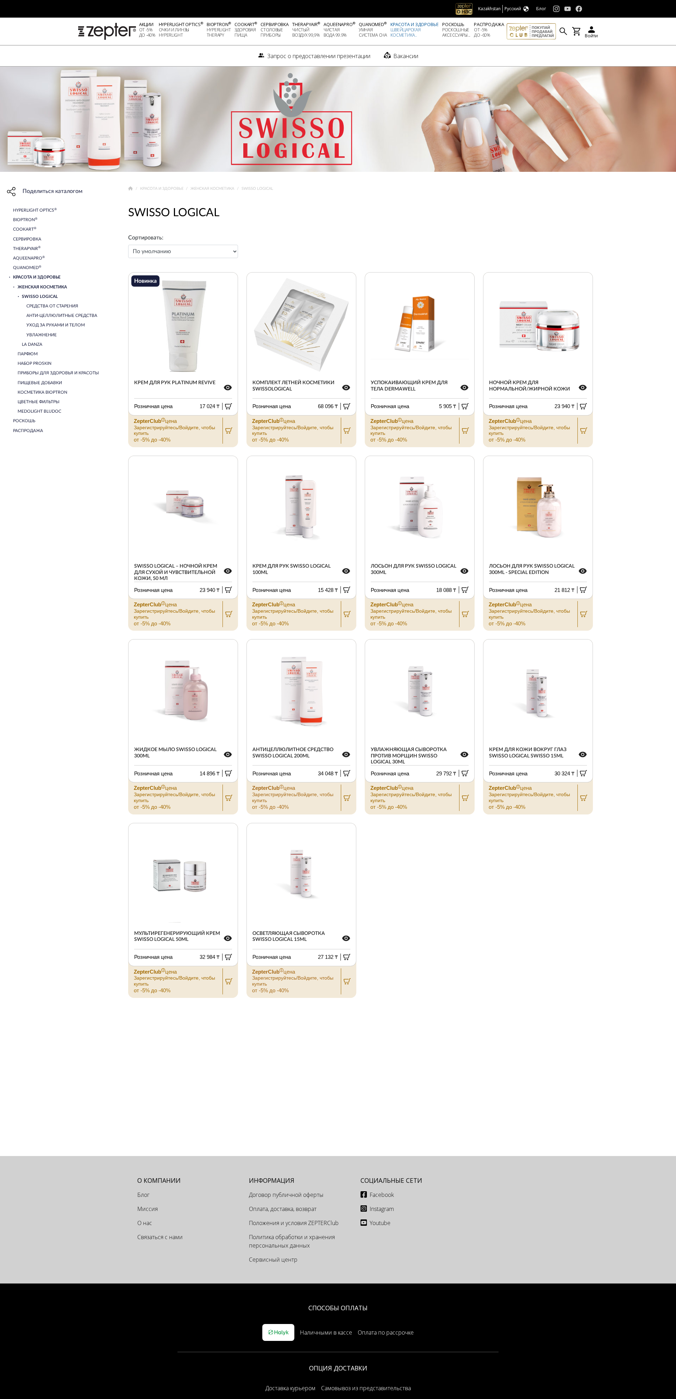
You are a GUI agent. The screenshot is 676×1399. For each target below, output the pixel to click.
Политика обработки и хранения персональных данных (292, 1241)
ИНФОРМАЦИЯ (271, 1180)
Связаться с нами (160, 1237)
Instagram (382, 1209)
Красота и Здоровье (162, 189)
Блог (143, 1195)
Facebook (382, 1195)
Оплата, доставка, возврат (283, 1209)
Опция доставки (338, 1368)
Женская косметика (212, 189)
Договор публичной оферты (286, 1195)
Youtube (380, 1223)
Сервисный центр (273, 1259)
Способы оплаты (338, 1308)
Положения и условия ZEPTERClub (294, 1223)
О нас (144, 1223)
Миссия (147, 1209)
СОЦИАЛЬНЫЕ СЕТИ (391, 1180)
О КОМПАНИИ (159, 1180)
